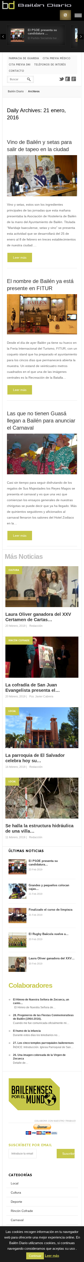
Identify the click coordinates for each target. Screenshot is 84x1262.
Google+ (74, 78)
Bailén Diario (16, 91)
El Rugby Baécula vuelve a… (49, 934)
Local (12, 711)
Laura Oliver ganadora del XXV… (52, 958)
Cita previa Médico (56, 58)
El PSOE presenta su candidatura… (43, 862)
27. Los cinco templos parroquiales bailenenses (43, 1043)
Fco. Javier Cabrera (41, 696)
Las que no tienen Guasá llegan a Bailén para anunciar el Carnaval (41, 420)
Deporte (16, 1201)
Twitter (61, 78)
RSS (65, 15)
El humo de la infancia (27, 1030)
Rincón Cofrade (19, 640)
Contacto (16, 71)
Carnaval (17, 1220)
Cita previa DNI (19, 65)
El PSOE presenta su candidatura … (42, 31)
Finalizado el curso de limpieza (50, 909)
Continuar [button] (35, 1256)
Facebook (68, 78)
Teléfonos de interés (50, 65)
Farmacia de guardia (24, 58)
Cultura (14, 570)
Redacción (36, 625)
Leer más (19, 257)
